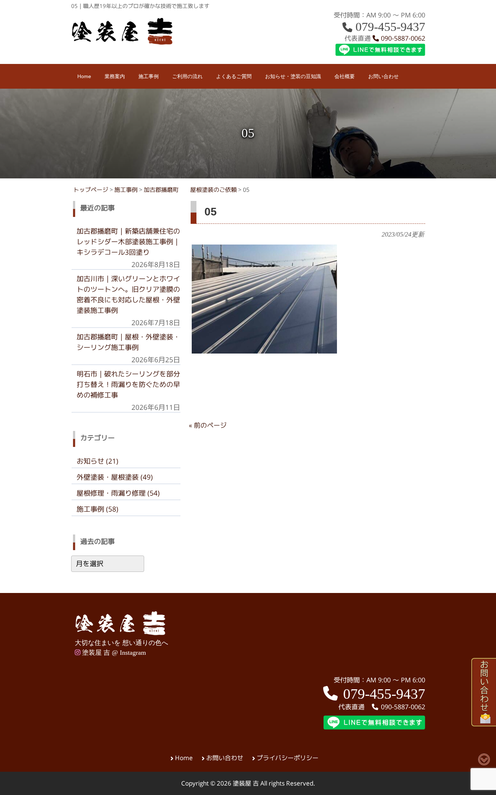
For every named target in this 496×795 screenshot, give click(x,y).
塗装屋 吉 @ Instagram (113, 652)
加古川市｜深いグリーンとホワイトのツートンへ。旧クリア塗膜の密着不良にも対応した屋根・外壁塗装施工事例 (128, 294)
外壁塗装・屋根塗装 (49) (115, 477)
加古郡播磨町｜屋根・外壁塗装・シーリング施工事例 (128, 342)
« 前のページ (208, 425)
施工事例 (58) (97, 509)
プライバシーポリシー (287, 758)
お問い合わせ (224, 758)
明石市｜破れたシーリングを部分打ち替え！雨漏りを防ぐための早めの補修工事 (128, 384)
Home (184, 758)
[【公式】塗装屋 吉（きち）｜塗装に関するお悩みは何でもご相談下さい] (122, 43)
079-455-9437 (388, 26)
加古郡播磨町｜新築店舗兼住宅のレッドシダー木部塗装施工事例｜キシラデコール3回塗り (128, 241)
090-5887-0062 (402, 38)
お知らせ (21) (97, 461)
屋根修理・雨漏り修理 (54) (118, 493)
